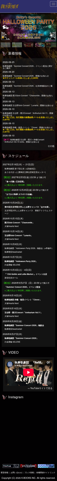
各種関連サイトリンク (45, 472)
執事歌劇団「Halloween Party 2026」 (21, 261)
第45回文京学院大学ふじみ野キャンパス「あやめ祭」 (28, 206)
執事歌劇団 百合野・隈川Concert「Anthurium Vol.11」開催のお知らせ (28, 116)
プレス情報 (29, 472)
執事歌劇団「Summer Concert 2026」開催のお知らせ (26, 76)
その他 (51, 145)
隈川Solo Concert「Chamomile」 (19, 222)
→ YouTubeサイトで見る (39, 388)
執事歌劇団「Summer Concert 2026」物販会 (24, 325)
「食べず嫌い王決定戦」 (15, 181)
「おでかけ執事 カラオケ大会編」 (19, 194)
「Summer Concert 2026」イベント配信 (22, 286)
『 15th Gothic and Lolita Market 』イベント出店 (26, 274)
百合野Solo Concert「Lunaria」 (19, 235)
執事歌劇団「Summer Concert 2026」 (21, 338)
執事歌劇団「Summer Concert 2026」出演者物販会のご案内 (28, 86)
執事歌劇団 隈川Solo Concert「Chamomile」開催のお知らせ (28, 96)
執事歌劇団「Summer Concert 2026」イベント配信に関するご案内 (28, 67)
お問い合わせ (16, 472)
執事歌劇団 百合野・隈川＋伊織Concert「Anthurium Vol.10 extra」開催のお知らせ (23, 140)
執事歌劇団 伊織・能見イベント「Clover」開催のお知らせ (28, 129)
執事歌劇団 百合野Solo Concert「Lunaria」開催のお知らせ (28, 105)
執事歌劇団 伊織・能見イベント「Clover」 (23, 299)
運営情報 (4, 472)
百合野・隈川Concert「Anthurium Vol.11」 (23, 312)
